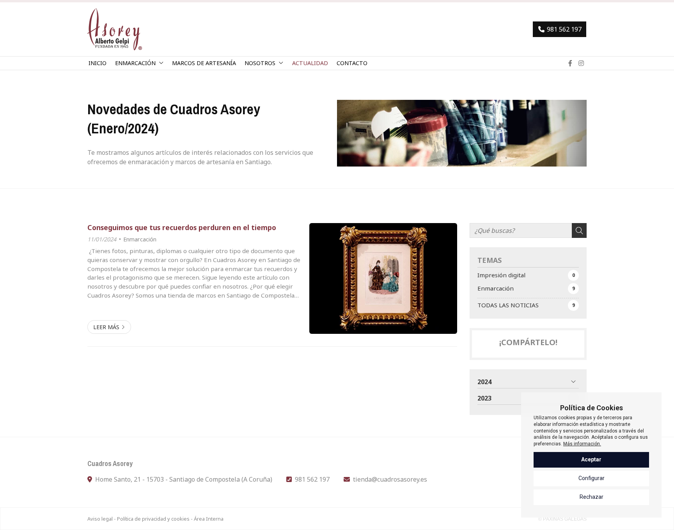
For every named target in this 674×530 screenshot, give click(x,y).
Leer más (106, 327)
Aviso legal (100, 518)
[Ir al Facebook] (570, 63)
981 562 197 (312, 479)
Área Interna (208, 518)
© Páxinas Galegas (562, 519)
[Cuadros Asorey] (114, 29)
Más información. (582, 444)
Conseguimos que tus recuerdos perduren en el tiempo (181, 227)
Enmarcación (139, 239)
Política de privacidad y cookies (153, 518)
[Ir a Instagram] (581, 63)
